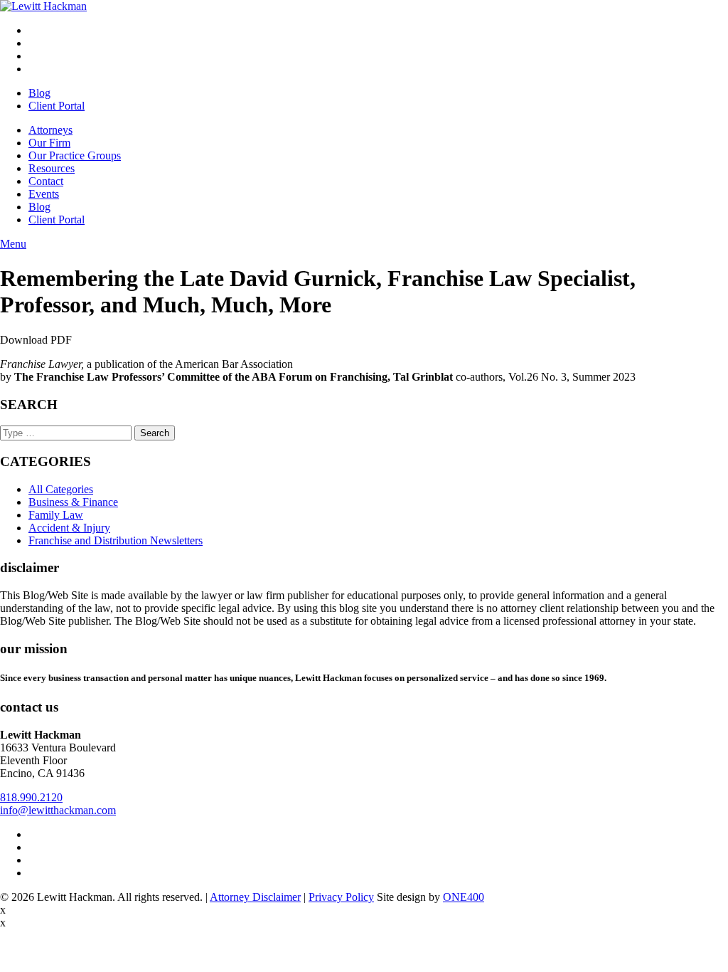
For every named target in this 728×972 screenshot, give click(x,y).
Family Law (55, 515)
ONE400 (463, 897)
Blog (39, 93)
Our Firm (49, 143)
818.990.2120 (31, 797)
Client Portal (56, 106)
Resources (51, 168)
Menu (13, 244)
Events (43, 194)
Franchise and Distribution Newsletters (115, 540)
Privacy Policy (341, 897)
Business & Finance (73, 502)
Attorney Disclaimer (255, 897)
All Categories (60, 489)
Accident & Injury (69, 528)
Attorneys (50, 130)
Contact (45, 181)
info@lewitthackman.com (58, 810)
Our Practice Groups (74, 155)
